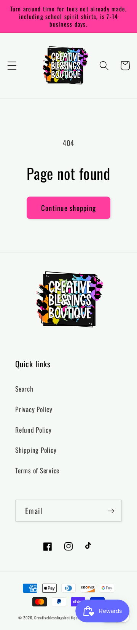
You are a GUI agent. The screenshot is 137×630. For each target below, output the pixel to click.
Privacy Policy (34, 409)
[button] (12, 65)
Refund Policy (33, 430)
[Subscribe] (110, 511)
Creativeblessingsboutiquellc (59, 617)
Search (24, 389)
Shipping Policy (35, 450)
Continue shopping (68, 208)
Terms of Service (37, 470)
